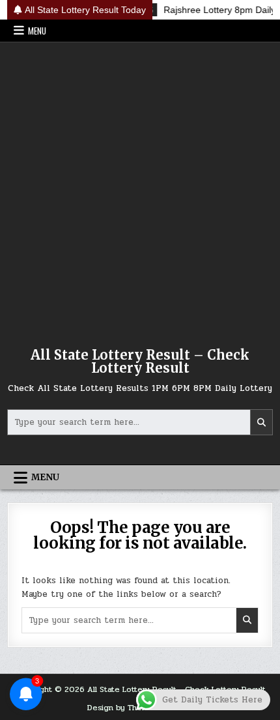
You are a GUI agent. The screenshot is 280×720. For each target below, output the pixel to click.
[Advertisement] (140, 189)
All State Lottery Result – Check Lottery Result (140, 361)
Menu (37, 30)
